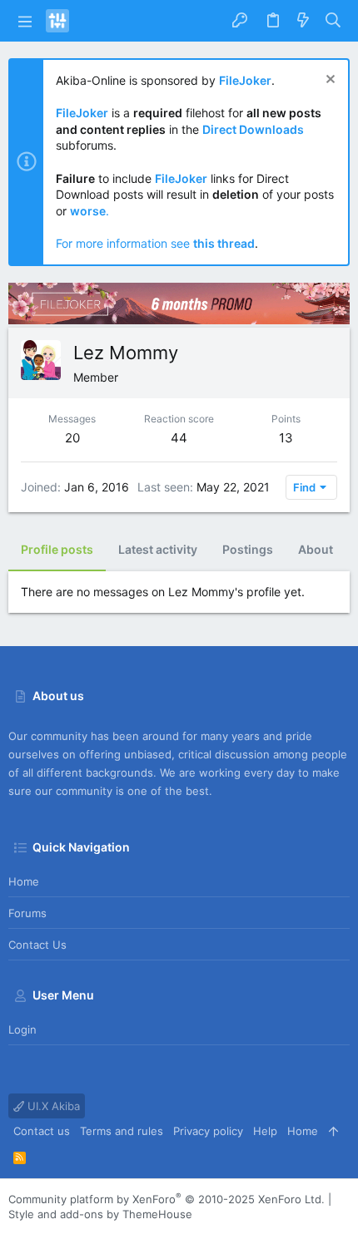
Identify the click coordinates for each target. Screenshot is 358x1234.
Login (22, 1029)
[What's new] (303, 20)
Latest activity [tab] (157, 549)
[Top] (333, 1130)
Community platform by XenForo (166, 1199)
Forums (27, 913)
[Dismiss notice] (328, 81)
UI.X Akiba (52, 1106)
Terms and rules (121, 1131)
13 (286, 438)
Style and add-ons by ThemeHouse (100, 1214)
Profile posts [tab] (57, 549)
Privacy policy (208, 1131)
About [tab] (315, 549)
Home (23, 881)
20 (72, 438)
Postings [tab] (247, 549)
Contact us (37, 944)
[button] (25, 21)
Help (265, 1131)
